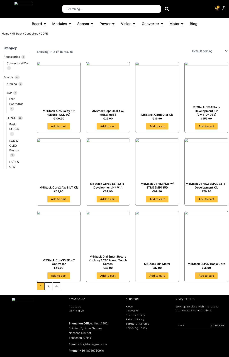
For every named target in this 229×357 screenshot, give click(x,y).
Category (10, 48)
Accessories (12, 56)
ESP (9, 92)
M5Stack (17, 33)
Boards (9, 77)
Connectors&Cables (19, 63)
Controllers (31, 33)
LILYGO (11, 118)
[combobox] (111, 9)
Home (5, 33)
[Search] (167, 9)
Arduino (12, 84)
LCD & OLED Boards (14, 145)
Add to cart (58, 126)
